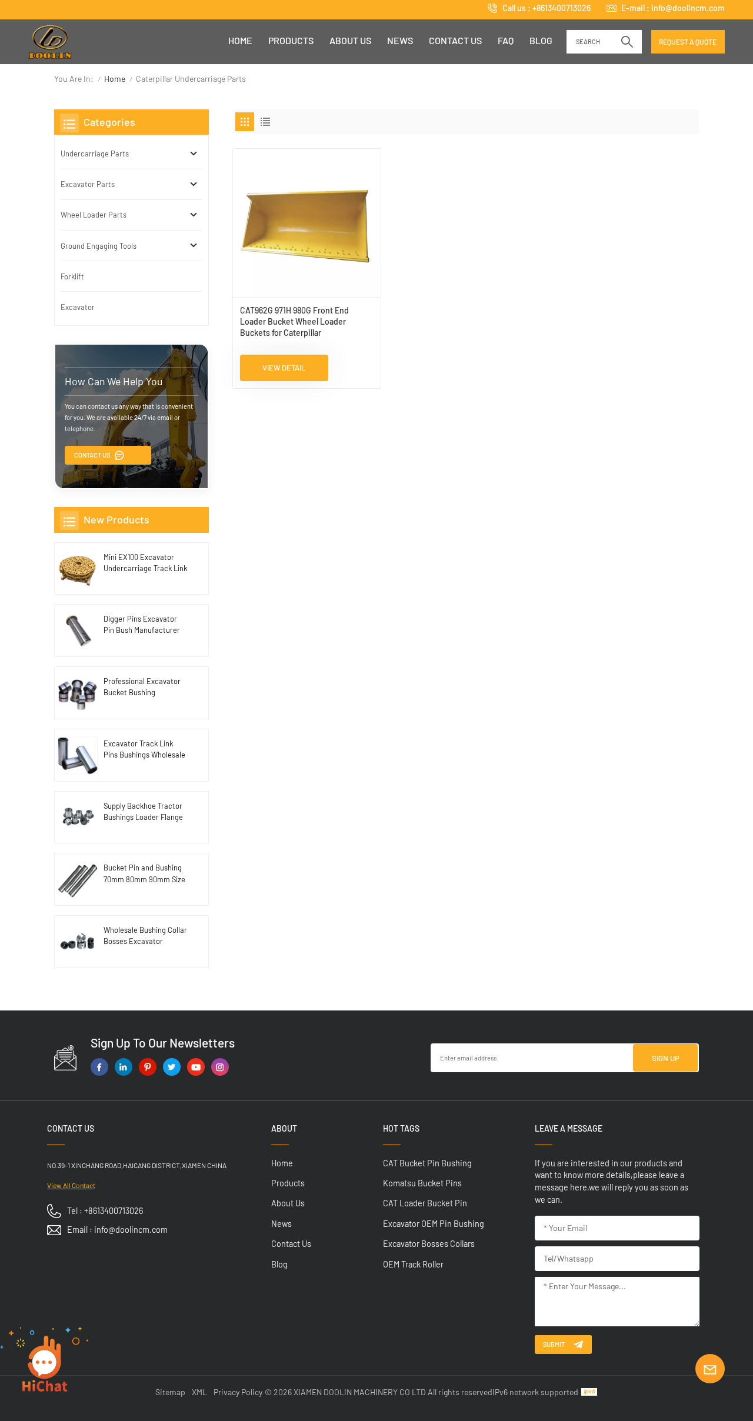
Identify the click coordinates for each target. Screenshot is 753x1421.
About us (350, 40)
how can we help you (113, 381)
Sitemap (170, 1392)
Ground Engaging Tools (98, 246)
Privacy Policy (238, 1392)
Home (240, 40)
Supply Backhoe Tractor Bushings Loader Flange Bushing (143, 812)
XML (199, 1392)
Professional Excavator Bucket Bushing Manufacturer (142, 687)
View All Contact (71, 1185)
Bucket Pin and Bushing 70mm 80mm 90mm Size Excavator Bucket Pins (144, 874)
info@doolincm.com (688, 8)
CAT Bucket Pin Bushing (427, 1163)
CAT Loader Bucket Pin (425, 1203)
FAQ (506, 40)
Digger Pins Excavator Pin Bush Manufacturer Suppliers (142, 625)
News (400, 40)
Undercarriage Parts (95, 153)
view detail (283, 367)
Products (291, 40)
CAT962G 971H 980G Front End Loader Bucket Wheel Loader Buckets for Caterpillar (294, 321)
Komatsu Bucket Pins (422, 1183)
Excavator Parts (88, 184)
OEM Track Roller (413, 1264)
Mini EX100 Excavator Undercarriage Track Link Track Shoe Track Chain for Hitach (145, 563)
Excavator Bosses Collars (429, 1244)
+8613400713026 (561, 8)
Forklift (72, 276)
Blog (540, 40)
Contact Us (92, 455)
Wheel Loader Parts (93, 214)
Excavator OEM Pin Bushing (433, 1224)
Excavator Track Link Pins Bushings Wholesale (144, 749)
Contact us (455, 40)
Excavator (78, 307)
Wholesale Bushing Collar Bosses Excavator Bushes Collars (145, 936)
